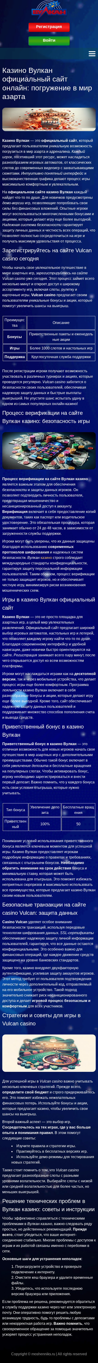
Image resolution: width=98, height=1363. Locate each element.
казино (46, 558)
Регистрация (49, 26)
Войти (49, 40)
